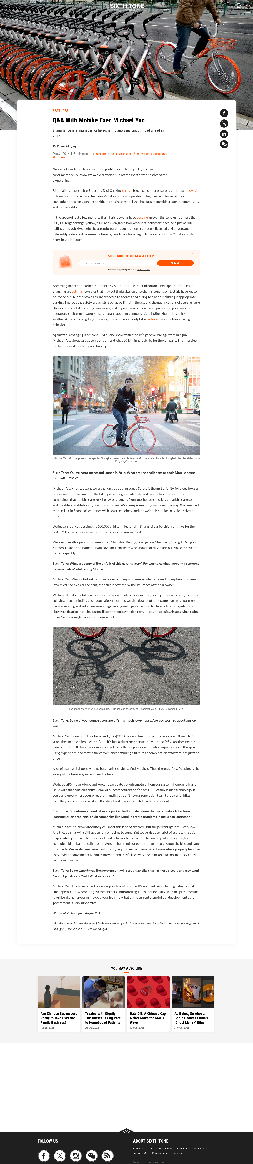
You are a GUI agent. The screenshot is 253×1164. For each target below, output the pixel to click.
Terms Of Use (140, 1152)
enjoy (126, 190)
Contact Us (198, 1148)
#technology (159, 153)
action (152, 319)
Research (182, 1148)
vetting (77, 291)
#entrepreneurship (105, 153)
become (142, 217)
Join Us (169, 1148)
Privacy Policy (160, 1152)
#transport (125, 153)
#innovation (141, 153)
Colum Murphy (66, 146)
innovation (192, 190)
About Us (138, 1148)
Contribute (154, 1148)
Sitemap (177, 1152)
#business (59, 157)
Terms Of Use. (143, 269)
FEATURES (60, 110)
